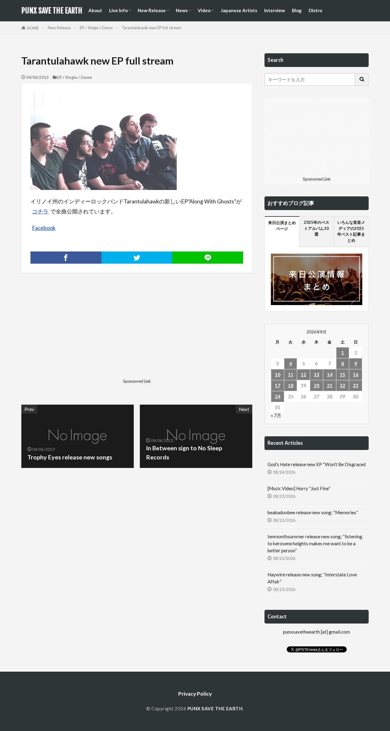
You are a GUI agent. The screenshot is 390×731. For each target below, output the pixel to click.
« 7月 (276, 415)
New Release (152, 10)
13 (316, 374)
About (95, 10)
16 (355, 374)
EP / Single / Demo (96, 27)
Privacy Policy (195, 694)
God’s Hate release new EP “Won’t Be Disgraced (317, 464)
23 (355, 385)
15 (342, 374)
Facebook (43, 228)
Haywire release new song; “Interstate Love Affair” (312, 578)
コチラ (40, 211)
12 (303, 374)
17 (277, 385)
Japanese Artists (239, 10)
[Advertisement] (78, 333)
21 (329, 385)
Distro (315, 10)
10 (277, 374)
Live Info (118, 10)
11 (290, 374)
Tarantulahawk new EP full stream (151, 27)
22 (342, 385)
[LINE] (207, 257)
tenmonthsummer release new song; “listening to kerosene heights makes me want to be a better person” (315, 543)
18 (290, 385)
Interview (274, 10)
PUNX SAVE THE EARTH (51, 10)
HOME (33, 28)
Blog (297, 10)
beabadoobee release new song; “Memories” (313, 512)
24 (277, 396)
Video (204, 10)
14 (329, 374)
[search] (362, 79)
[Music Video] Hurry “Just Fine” (299, 488)
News (182, 10)
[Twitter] (136, 257)
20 (316, 385)
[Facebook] (65, 257)
